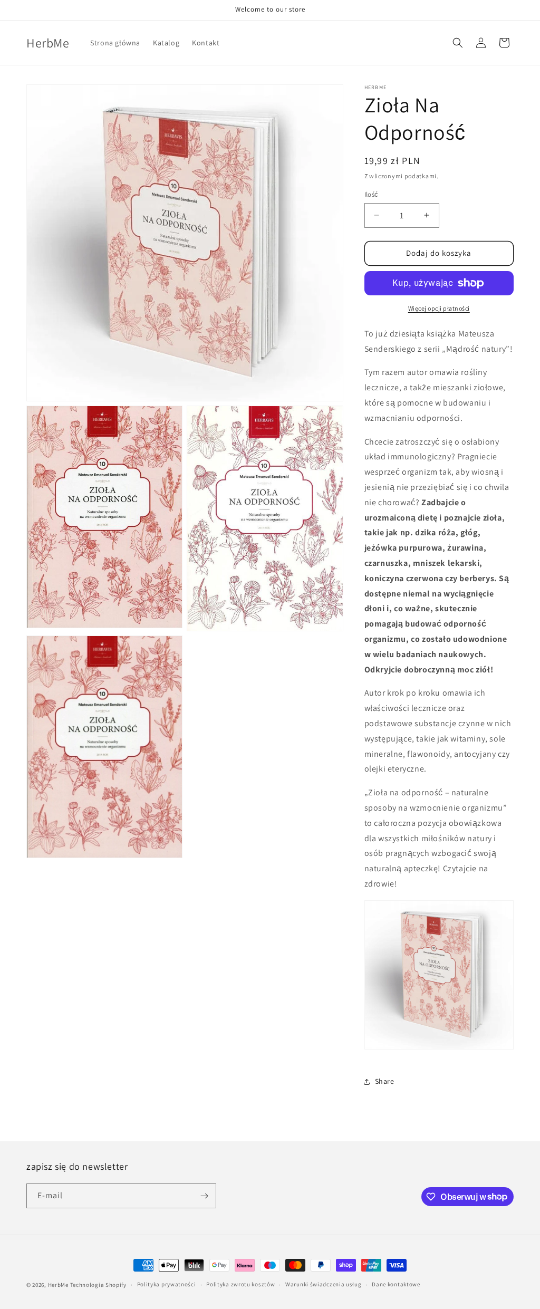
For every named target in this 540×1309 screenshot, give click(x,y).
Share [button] (384, 1081)
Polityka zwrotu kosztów (240, 1284)
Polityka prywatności (166, 1284)
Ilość (371, 194)
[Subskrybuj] (204, 1195)
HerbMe (58, 1284)
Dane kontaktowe (396, 1284)
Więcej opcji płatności (439, 308)
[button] (457, 42)
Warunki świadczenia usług (323, 1284)
